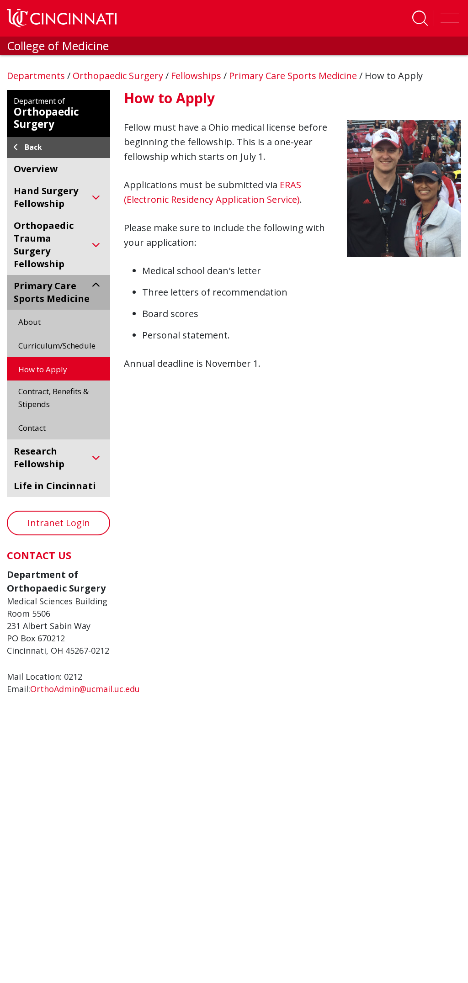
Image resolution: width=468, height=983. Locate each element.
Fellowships (197, 75)
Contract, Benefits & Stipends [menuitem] (53, 397)
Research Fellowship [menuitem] (39, 457)
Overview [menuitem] (36, 169)
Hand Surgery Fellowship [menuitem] (46, 197)
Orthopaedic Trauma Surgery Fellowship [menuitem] (44, 244)
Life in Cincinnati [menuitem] (55, 486)
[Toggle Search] (420, 18)
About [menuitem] (29, 322)
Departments (37, 75)
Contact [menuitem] (32, 428)
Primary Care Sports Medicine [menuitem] (52, 292)
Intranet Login (58, 523)
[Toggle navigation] (447, 18)
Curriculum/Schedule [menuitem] (57, 345)
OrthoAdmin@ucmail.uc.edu (85, 688)
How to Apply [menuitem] (42, 369)
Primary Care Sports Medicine (294, 75)
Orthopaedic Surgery (119, 75)
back (33, 147)
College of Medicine (58, 45)
